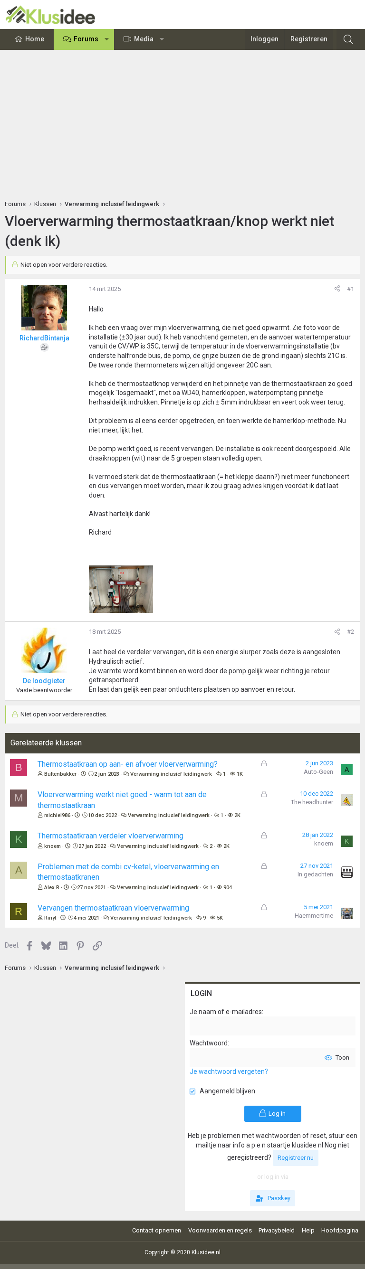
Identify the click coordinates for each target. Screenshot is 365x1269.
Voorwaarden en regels (220, 1230)
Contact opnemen (156, 1230)
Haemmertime (314, 915)
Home (34, 39)
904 (227, 887)
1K (240, 774)
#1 (350, 288)
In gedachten (315, 874)
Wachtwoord (209, 1043)
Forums (86, 39)
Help (308, 1230)
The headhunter (312, 802)
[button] (107, 39)
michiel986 (57, 815)
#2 (350, 631)
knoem (52, 846)
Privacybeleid (277, 1230)
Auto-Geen (318, 771)
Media (144, 39)
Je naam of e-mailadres (226, 1011)
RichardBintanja (44, 338)
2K (237, 815)
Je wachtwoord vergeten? (229, 1071)
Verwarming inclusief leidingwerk (171, 774)
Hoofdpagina (339, 1230)
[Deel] (337, 289)
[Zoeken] (348, 39)
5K (220, 918)
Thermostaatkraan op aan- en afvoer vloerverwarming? (128, 764)
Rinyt (50, 918)
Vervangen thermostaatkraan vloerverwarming (113, 907)
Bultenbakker (60, 774)
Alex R (51, 887)
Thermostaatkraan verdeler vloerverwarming (110, 835)
